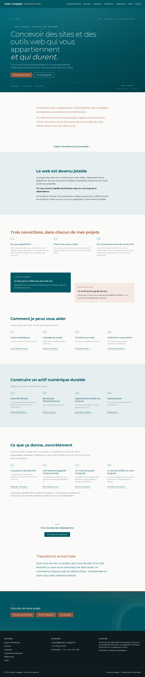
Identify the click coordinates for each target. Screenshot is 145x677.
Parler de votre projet (21, 75)
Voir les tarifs (66, 615)
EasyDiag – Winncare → (19, 487)
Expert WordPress (74, 4)
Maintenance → (113, 412)
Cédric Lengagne (22, 4)
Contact (138, 4)
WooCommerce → (49, 412)
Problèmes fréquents (13, 653)
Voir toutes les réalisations (57, 534)
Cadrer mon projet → (50, 349)
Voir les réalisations (44, 75)
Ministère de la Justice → (116, 487)
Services (87, 4)
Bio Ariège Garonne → (51, 487)
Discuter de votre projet (22, 615)
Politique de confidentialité (131, 672)
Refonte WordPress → (19, 412)
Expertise (97, 4)
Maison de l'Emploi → (83, 487)
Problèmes (108, 4)
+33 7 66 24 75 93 (58, 646)
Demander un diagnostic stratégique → (113, 650)
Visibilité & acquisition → (116, 349)
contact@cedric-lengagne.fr (63, 643)
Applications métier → (83, 412)
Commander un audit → (19, 349)
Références (120, 4)
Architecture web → (82, 349)
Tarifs (130, 4)
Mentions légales (113, 672)
